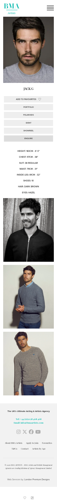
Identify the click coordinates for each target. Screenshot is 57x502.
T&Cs (14, 448)
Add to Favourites (26, 99)
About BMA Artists (13, 443)
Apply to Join (32, 443)
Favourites (47, 443)
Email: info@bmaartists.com (28, 422)
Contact (24, 448)
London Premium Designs (37, 479)
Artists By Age (39, 448)
